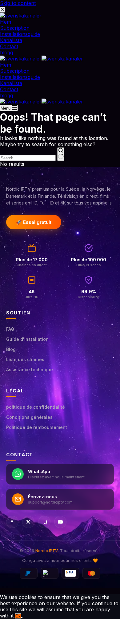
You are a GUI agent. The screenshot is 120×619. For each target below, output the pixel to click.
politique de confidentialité (35, 407)
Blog (11, 349)
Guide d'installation (27, 339)
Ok (18, 616)
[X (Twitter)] (28, 522)
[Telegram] (44, 522)
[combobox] (28, 158)
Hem (5, 65)
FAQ (10, 329)
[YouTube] (60, 522)
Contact (9, 89)
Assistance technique (29, 369)
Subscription (15, 71)
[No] (21, 617)
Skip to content (18, 3)
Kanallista (11, 83)
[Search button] (60, 154)
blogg (6, 95)
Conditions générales (29, 417)
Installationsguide (20, 77)
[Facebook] (12, 522)
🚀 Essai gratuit (33, 222)
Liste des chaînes (25, 359)
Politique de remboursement (36, 427)
